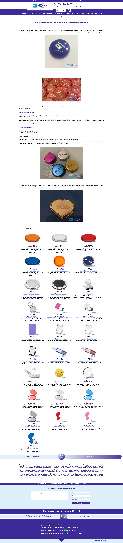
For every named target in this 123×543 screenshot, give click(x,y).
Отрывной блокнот (47, 466)
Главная (37, 16)
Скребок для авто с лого (39, 470)
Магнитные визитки (25, 467)
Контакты (98, 13)
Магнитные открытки (78, 467)
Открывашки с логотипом (36, 473)
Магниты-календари (61, 466)
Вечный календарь (88, 466)
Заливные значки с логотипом (36, 471)
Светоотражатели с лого (33, 474)
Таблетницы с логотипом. (72, 470)
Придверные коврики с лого (54, 473)
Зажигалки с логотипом (82, 475)
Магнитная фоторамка (33, 466)
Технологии (58, 13)
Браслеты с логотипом (68, 469)
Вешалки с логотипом (82, 469)
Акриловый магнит (38, 469)
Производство (47, 13)
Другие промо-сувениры (72, 473)
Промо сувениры (66, 16)
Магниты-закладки (74, 466)
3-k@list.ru (76, 527)
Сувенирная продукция (53, 16)
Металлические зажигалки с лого (33, 477)
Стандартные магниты (90, 465)
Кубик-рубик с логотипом (48, 475)
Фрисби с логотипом (67, 474)
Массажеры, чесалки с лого (32, 475)
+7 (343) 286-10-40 (63, 4)
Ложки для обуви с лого (97, 469)
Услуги (38, 13)
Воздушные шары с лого (88, 471)
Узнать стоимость (63, 6)
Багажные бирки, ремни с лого (51, 474)
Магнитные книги (65, 467)
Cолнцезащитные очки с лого (71, 471)
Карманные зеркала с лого (55, 470)
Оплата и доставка (87, 13)
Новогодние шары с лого (52, 469)
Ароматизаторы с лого (37, 465)
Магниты (47, 465)
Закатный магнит (91, 467)
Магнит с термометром (39, 467)
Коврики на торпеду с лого (65, 475)
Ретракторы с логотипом (54, 471)
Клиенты (75, 13)
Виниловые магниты (75, 465)
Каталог (24, 13)
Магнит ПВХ (27, 469)
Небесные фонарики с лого (83, 474)
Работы (67, 13)
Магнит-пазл (99, 466)
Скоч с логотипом (25, 470)
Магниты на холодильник (59, 465)
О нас (31, 13)
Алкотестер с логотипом (89, 473)
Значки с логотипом (87, 470)
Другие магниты (53, 467)
